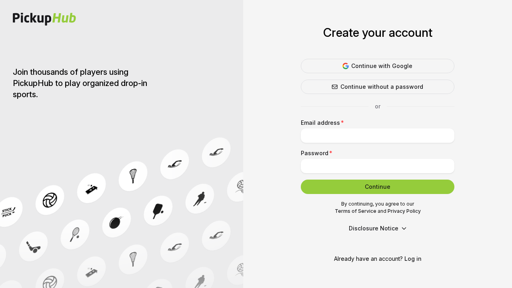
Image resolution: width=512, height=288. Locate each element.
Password (314, 153)
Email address (320, 122)
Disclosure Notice (373, 228)
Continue (377, 186)
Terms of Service (355, 211)
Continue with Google (381, 65)
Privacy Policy (404, 211)
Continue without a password (381, 86)
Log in (413, 258)
